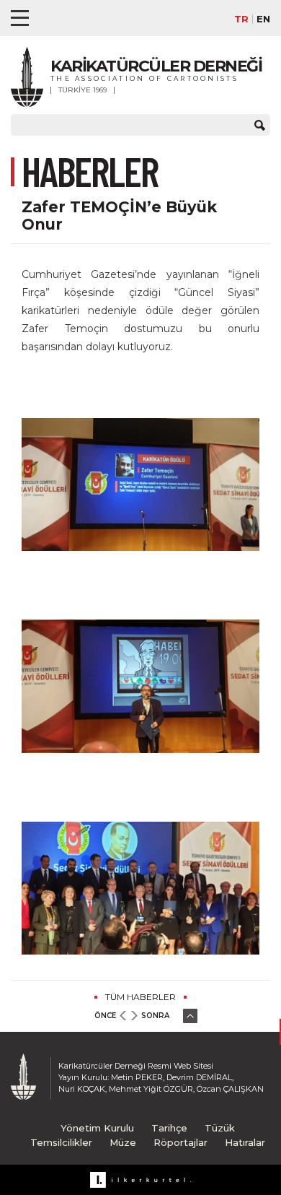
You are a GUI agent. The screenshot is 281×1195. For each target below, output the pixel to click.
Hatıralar (245, 1142)
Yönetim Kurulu (97, 1128)
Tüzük (220, 1128)
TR (241, 19)
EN (263, 19)
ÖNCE (105, 1015)
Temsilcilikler (61, 1142)
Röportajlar (180, 1142)
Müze (123, 1142)
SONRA (155, 1015)
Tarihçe (169, 1128)
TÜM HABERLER (140, 996)
